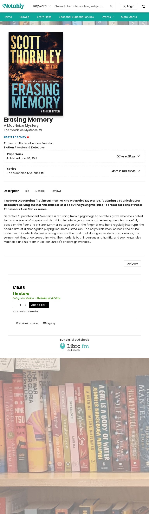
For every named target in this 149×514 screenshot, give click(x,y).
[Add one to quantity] (25, 305)
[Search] (111, 6)
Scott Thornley (15, 137)
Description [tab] (11, 191)
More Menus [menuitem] (129, 17)
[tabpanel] (74, 227)
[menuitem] (8, 16)
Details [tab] (40, 191)
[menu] (74, 16)
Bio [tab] (27, 191)
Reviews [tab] (56, 191)
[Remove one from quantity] (15, 305)
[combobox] (42, 6)
